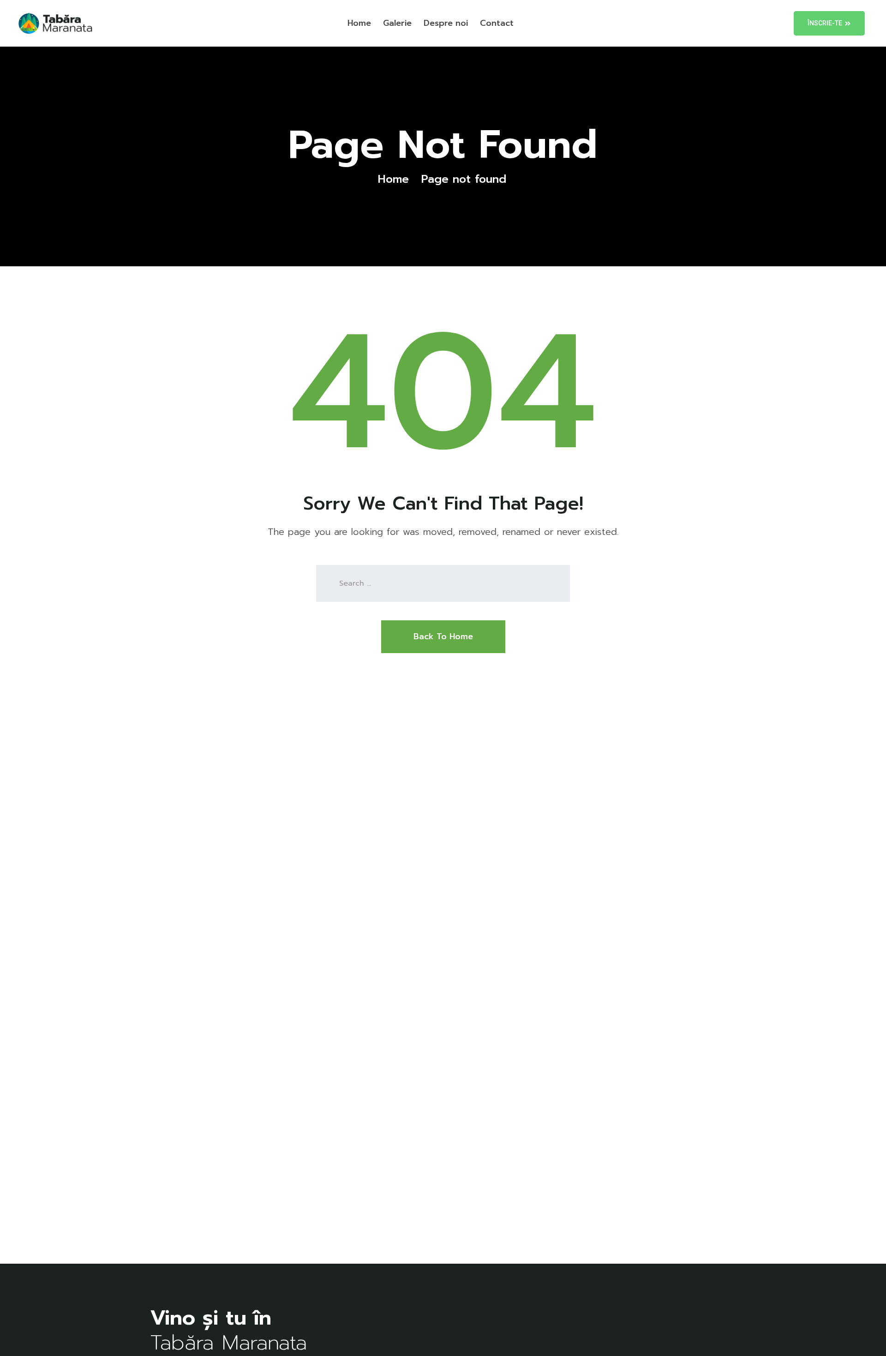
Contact (497, 23)
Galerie (397, 23)
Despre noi (446, 23)
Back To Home (443, 636)
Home (359, 23)
